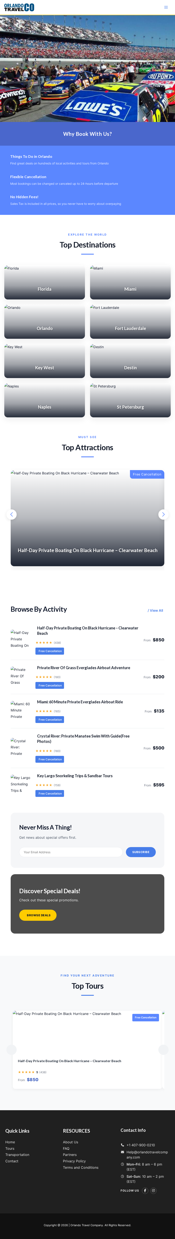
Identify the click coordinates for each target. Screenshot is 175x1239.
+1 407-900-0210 (141, 1145)
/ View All (155, 610)
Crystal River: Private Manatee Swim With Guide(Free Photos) (83, 739)
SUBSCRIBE (141, 852)
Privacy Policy (74, 1161)
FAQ (66, 1148)
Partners (70, 1154)
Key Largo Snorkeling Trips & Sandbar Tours (75, 775)
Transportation (17, 1154)
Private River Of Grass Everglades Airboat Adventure (83, 667)
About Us (70, 1142)
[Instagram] (153, 1191)
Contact (11, 1161)
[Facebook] (145, 1191)
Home (10, 1142)
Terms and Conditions (80, 1167)
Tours (9, 1148)
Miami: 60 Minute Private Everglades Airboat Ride (80, 701)
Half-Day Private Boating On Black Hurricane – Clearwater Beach (87, 631)
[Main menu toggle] (166, 7)
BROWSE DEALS (39, 915)
